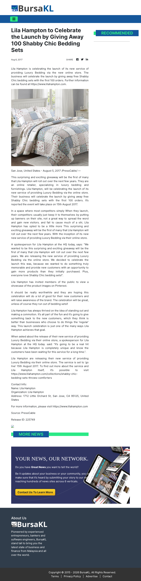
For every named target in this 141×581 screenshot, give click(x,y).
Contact (107, 576)
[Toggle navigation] (14, 19)
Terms (55, 576)
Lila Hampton (35, 188)
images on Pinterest (54, 285)
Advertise (92, 576)
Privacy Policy (72, 576)
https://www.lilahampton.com (70, 406)
